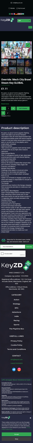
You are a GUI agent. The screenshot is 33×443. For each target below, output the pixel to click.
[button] (30, 418)
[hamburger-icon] (30, 27)
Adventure (16, 312)
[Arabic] (10, 14)
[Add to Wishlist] (3, 113)
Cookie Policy (16, 345)
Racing (16, 320)
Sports (16, 325)
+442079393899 (16, 363)
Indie (16, 316)
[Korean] (21, 14)
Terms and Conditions (16, 349)
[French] (14, 14)
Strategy (16, 304)
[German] (16, 14)
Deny (16, 439)
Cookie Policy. (8, 429)
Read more (5, 104)
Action (8, 116)
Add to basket (23, 108)
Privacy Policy (16, 341)
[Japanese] (19, 14)
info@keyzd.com (16, 359)
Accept (16, 434)
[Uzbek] (23, 14)
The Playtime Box (16, 329)
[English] (12, 14)
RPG (16, 308)
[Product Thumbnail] (28, 45)
